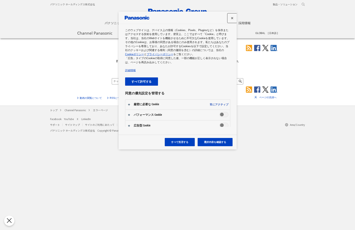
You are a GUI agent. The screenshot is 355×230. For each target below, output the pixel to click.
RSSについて (117, 98)
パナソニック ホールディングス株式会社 (72, 4)
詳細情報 (130, 70)
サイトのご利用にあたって (99, 124)
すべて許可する (141, 81)
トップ (54, 110)
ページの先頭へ (268, 97)
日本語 (273, 33)
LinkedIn (86, 119)
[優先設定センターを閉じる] (9, 221)
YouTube (69, 119)
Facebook (55, 119)
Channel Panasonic (94, 33)
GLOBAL (260, 33)
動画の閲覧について (91, 98)
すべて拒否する (179, 142)
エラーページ (100, 110)
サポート (55, 124)
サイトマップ (72, 124)
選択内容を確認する (215, 142)
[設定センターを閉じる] (232, 18)
